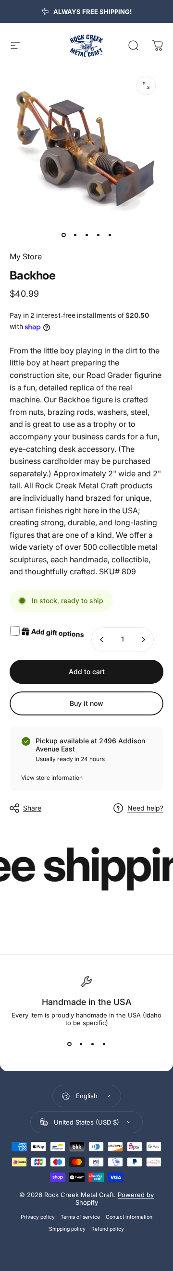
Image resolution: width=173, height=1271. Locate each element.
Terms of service (80, 1217)
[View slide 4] (104, 1044)
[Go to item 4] (98, 235)
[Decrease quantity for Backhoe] (102, 640)
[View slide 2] (80, 1044)
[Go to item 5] (109, 235)
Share (32, 808)
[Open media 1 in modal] (146, 85)
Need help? (145, 808)
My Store (26, 256)
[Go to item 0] (63, 235)
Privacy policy (38, 1217)
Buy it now (86, 703)
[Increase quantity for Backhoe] (143, 640)
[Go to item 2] (75, 235)
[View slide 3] (92, 1044)
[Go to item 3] (86, 235)
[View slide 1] (69, 1044)
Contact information (129, 1217)
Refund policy (107, 1229)
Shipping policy (67, 1229)
